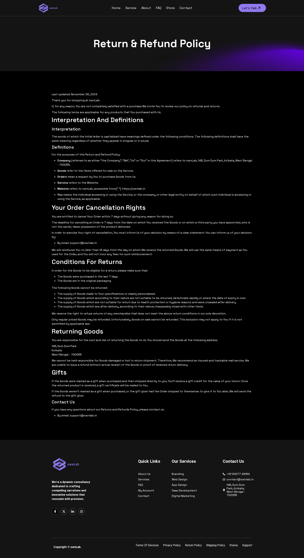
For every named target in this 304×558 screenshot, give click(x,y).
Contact (186, 8)
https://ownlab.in (133, 189)
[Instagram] (81, 511)
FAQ (158, 8)
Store (170, 8)
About (146, 8)
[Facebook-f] (55, 511)
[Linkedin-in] (72, 511)
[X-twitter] (64, 511)
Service (130, 8)
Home (116, 8)
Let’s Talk (250, 8)
